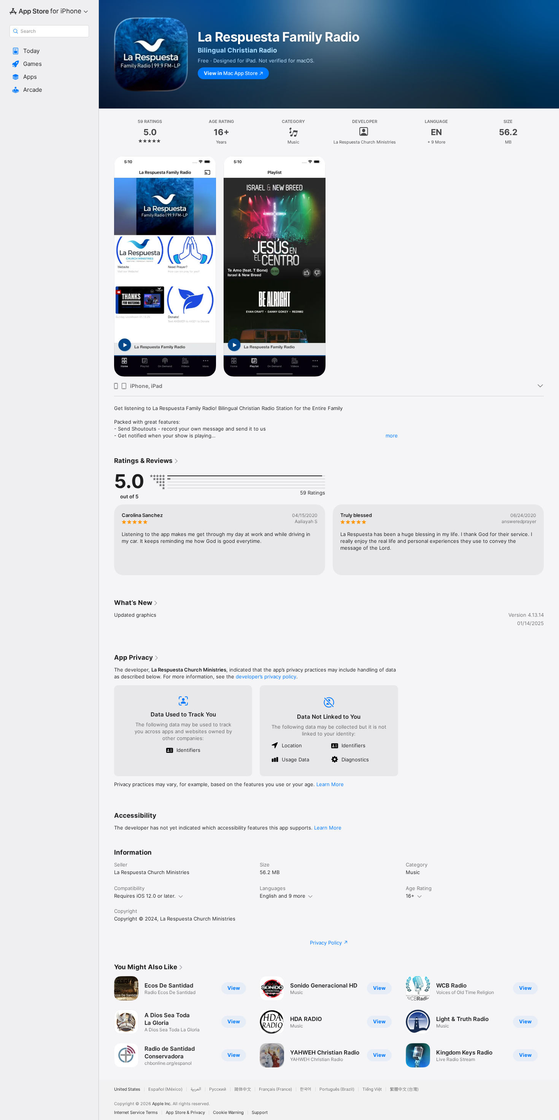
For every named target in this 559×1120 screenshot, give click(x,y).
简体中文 (242, 1089)
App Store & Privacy (185, 1112)
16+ (410, 896)
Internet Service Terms (136, 1112)
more (392, 435)
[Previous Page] (106, 540)
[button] (49, 51)
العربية (196, 1089)
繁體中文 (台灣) (404, 1089)
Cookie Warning (228, 1112)
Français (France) (275, 1089)
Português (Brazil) (336, 1089)
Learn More (330, 784)
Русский (217, 1089)
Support (260, 1112)
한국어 (305, 1089)
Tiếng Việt (372, 1089)
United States (127, 1089)
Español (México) (165, 1089)
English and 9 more (282, 896)
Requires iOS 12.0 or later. (145, 896)
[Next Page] (551, 540)
